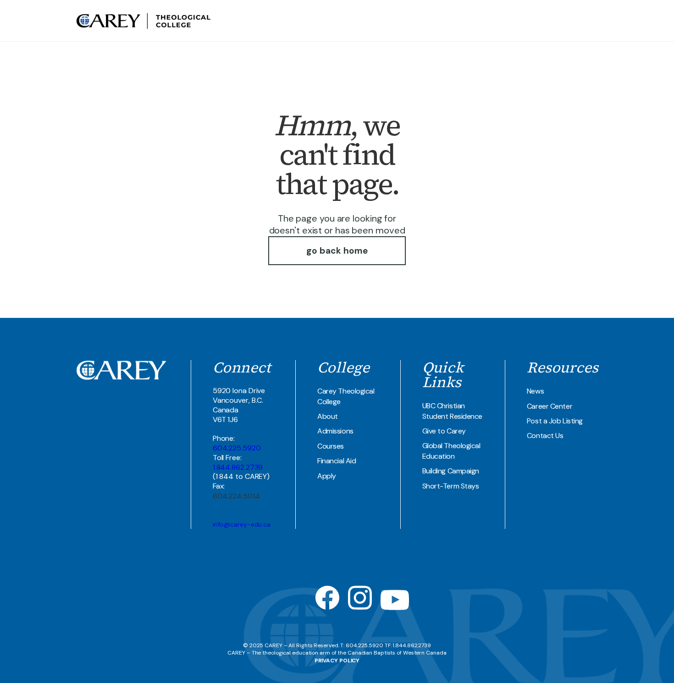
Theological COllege (417, 20)
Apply (326, 476)
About (327, 416)
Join (590, 20)
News (535, 391)
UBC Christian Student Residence (452, 411)
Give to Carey (444, 431)
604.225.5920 (237, 448)
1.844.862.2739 (238, 467)
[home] (144, 20)
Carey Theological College (346, 396)
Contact (565, 20)
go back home (337, 250)
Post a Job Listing (555, 421)
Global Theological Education (451, 451)
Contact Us (545, 435)
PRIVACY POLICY (337, 660)
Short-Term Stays (450, 486)
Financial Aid (336, 461)
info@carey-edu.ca (242, 524)
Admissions (335, 431)
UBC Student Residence (503, 20)
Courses (330, 446)
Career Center (549, 406)
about (363, 20)
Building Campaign (451, 471)
